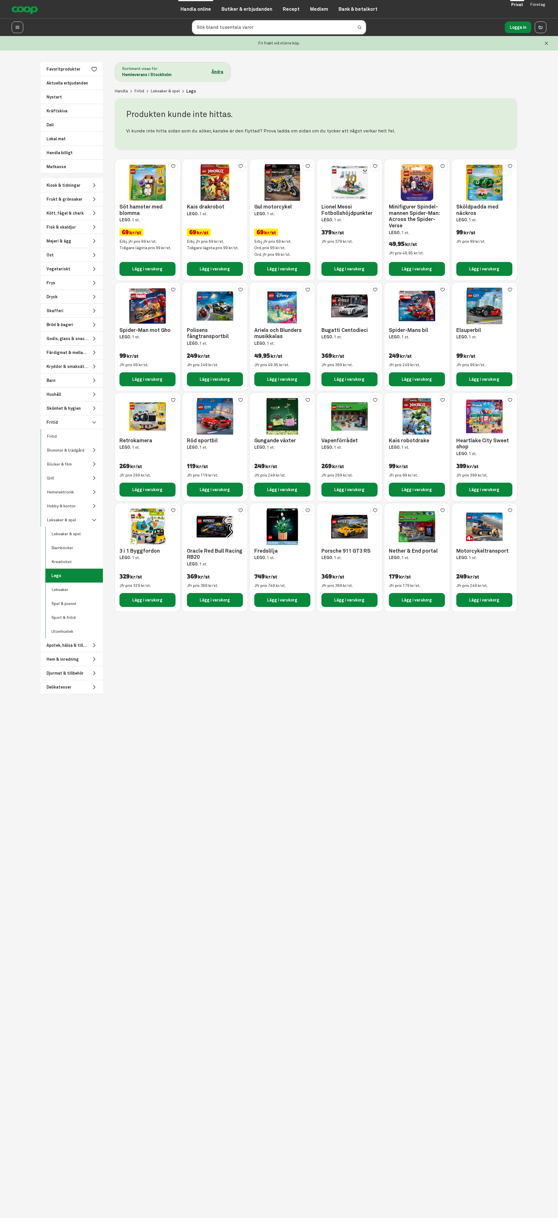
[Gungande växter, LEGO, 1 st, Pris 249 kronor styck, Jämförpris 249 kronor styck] (282, 416)
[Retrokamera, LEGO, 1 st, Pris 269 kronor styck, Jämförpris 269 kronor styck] (147, 416)
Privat (517, 4)
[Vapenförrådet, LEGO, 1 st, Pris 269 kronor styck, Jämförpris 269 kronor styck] (349, 416)
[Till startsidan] (25, 9)
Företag (537, 4)
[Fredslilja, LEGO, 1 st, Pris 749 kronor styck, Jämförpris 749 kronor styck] (282, 526)
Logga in (518, 27)
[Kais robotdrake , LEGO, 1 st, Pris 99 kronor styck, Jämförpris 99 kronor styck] (417, 416)
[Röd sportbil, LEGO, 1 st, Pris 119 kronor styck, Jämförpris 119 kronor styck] (215, 416)
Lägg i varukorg (147, 269)
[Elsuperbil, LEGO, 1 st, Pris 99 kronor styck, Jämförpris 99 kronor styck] (484, 306)
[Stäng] (546, 43)
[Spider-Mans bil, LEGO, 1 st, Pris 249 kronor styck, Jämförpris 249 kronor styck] (417, 306)
